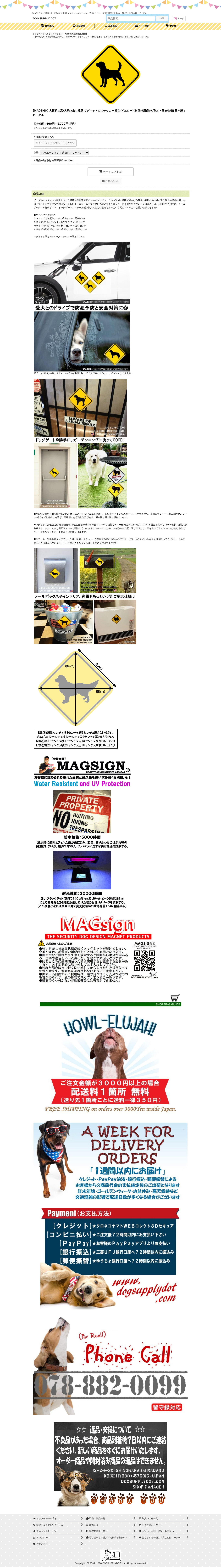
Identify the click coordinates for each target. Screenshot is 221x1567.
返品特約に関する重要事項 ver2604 (54, 160)
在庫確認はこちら (45, 136)
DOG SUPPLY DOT (44, 18)
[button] (142, 26)
